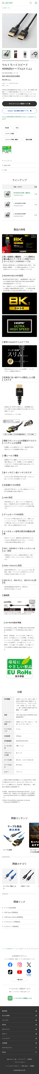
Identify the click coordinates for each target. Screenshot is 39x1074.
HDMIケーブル (6, 8)
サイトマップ (22, 1059)
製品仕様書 (29, 139)
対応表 (7, 128)
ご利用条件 (29, 1059)
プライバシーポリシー (20, 1062)
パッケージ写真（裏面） (12, 139)
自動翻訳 (32, 1066)
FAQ (17, 128)
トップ (3, 948)
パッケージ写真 (9, 133)
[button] (19, 1020)
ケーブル (16, 948)
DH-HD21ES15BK (20, 203)
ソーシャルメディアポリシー (12, 1066)
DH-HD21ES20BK (20, 214)
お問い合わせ (25, 1066)
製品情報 (9, 948)
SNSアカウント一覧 (11, 1059)
